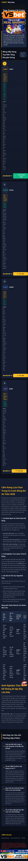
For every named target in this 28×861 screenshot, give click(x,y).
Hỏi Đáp (23, 838)
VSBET (8, 2)
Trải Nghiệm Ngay (21, 176)
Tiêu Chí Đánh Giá (15, 838)
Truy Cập (21, 274)
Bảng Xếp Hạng (5, 838)
